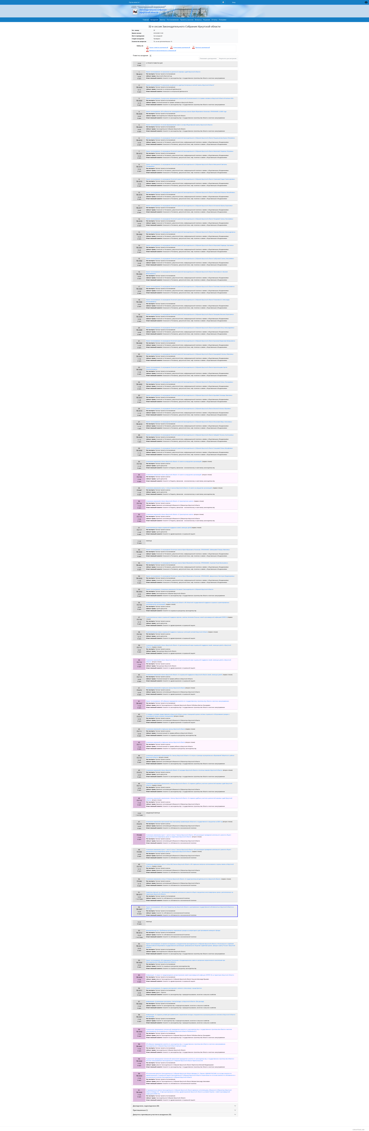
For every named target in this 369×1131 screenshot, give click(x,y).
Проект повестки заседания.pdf (158, 47)
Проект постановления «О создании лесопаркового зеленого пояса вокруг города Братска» (174, 988)
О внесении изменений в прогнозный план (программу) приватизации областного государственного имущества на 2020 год (184, 821)
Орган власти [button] (134, 2)
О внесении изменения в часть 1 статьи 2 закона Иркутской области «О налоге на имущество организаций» (179, 488)
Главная (146, 20)
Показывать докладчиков (208, 58)
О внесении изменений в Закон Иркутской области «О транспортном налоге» (170, 501)
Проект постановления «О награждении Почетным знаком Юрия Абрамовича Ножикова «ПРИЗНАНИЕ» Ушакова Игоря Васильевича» (187, 563)
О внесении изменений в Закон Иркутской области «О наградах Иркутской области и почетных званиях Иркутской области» (184, 770)
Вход (233, 2)
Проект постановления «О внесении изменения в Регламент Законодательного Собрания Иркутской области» (180, 589)
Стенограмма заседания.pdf (181, 47)
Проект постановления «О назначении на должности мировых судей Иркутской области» (173, 72)
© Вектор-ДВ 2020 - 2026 (358, 1129)
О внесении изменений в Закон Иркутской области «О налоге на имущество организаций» (174, 461)
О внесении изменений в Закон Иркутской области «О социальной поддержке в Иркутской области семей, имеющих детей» (184, 675)
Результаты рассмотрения (227, 58)
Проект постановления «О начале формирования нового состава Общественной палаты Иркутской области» (179, 125)
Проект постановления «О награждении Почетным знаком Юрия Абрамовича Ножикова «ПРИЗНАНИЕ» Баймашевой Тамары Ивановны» (188, 549)
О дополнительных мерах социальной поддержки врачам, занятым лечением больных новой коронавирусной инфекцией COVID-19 (186, 617)
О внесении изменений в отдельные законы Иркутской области (165, 688)
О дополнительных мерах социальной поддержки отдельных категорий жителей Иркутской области (177, 632)
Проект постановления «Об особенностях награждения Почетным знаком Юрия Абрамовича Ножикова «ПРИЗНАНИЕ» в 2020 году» (186, 111)
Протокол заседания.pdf (202, 47)
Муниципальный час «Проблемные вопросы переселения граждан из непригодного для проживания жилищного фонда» (183, 930)
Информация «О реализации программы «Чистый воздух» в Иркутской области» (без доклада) (175, 1001)
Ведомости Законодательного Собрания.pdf (162, 50)
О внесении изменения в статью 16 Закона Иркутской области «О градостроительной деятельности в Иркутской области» (183, 879)
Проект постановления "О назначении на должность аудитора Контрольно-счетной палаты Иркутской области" (180, 85)
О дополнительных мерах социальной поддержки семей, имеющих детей (168, 527)
